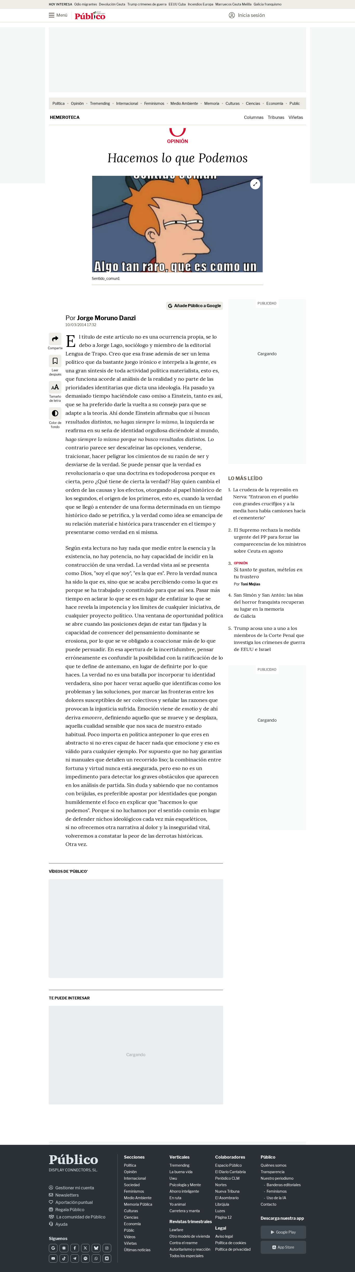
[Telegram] (74, 1258)
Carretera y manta (184, 1211)
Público (73, 1160)
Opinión (77, 103)
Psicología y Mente (185, 1185)
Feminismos (154, 103)
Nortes (221, 1185)
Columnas (254, 117)
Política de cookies (230, 1243)
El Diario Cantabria (230, 1172)
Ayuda (61, 1224)
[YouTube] (53, 1258)
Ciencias (253, 103)
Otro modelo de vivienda (189, 1236)
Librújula (222, 1204)
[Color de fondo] (55, 413)
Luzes (220, 1211)
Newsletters (67, 1195)
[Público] (90, 16)
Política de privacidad (233, 1249)
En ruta (175, 1198)
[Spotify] (85, 1258)
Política (58, 103)
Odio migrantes (85, 4)
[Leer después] (55, 360)
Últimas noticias (137, 1250)
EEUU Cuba (177, 4)
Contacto (268, 1204)
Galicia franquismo (267, 4)
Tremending (100, 103)
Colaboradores (230, 1157)
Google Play (286, 1232)
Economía (274, 103)
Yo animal (177, 1204)
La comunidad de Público (81, 1217)
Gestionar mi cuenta (74, 1187)
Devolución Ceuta (112, 4)
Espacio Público (228, 1165)
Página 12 (223, 1217)
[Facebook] (74, 1248)
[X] (85, 1248)
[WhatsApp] (96, 1258)
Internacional (127, 103)
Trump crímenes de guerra (147, 4)
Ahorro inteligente (184, 1191)
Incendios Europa (200, 4)
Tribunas (276, 117)
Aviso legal (224, 1236)
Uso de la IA (276, 1198)
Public (295, 103)
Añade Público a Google (197, 305)
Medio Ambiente (184, 103)
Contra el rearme (183, 1243)
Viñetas (295, 117)
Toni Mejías (250, 584)
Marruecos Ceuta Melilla (233, 4)
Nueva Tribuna (227, 1191)
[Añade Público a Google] (53, 1248)
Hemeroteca (65, 117)
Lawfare (176, 1230)
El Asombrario (227, 1198)
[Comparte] (55, 339)
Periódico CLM (227, 1178)
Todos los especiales (186, 1256)
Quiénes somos (273, 1165)
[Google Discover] (64, 1248)
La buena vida (181, 1172)
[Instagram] (107, 1248)
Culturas (233, 103)
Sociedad (132, 1185)
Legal (220, 1228)
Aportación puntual (74, 1202)
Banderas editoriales (284, 1185)
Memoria (211, 103)
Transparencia (273, 1172)
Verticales (179, 1157)
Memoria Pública (138, 1204)
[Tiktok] (64, 1258)
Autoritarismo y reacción (189, 1249)
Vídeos (129, 1237)
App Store (286, 1247)
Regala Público (69, 1209)
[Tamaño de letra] (55, 387)
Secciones (134, 1157)
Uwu (173, 1178)
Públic (129, 1230)
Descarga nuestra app (282, 1218)
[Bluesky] (96, 1248)
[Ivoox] (107, 1258)
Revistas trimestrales (190, 1221)
